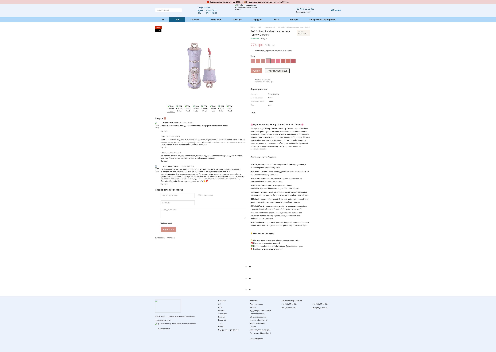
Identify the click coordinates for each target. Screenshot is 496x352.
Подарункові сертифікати (322, 19)
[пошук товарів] (180, 10)
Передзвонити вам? (303, 12)
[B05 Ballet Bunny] (273, 61)
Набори (294, 19)
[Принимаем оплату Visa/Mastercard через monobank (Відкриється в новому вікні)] (175, 324)
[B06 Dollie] (278, 61)
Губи (177, 19)
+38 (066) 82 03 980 (305, 9)
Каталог (253, 307)
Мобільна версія (163, 328)
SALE (276, 19)
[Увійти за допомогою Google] (220, 195)
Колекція (237, 19)
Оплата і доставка (257, 314)
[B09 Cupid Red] (293, 61)
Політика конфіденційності (260, 333)
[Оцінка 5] (193, 223)
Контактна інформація (258, 320)
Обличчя (195, 19)
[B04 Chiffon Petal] (268, 61)
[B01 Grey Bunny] (253, 61)
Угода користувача (257, 323)
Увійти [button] (257, 51)
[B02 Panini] (258, 61)
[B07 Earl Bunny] (283, 61)
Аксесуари (216, 19)
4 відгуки (264, 39)
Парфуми (257, 19)
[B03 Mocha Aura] (263, 61)
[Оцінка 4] (189, 223)
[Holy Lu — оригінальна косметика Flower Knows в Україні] (168, 306)
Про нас (253, 327)
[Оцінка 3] (185, 223)
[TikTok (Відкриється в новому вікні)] (191, 10)
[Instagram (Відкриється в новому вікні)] (188, 10)
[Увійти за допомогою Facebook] (215, 195)
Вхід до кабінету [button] (256, 304)
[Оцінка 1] (176, 223)
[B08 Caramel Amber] (288, 61)
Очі (162, 19)
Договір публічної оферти (260, 330)
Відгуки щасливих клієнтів (260, 311)
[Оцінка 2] (180, 223)
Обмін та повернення (258, 317)
